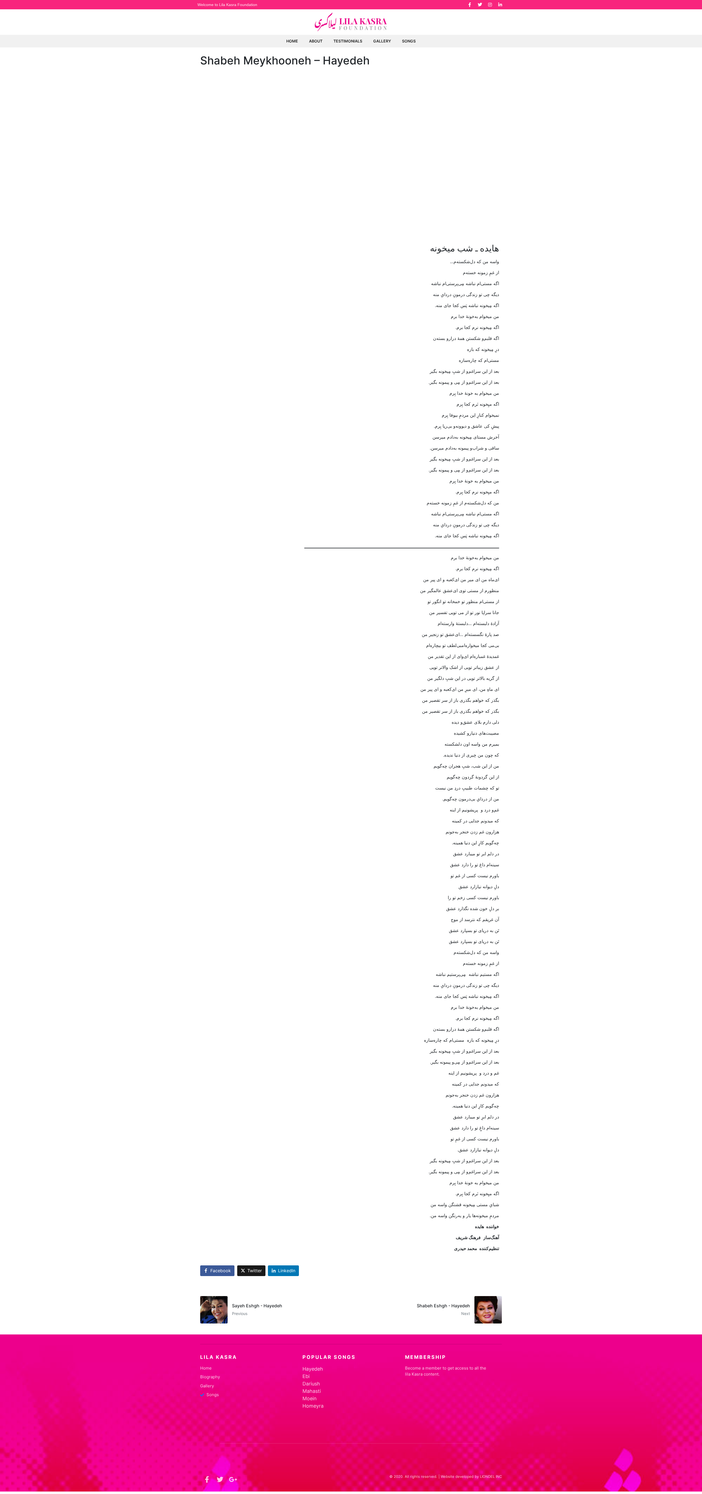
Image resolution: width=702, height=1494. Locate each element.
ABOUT (315, 41)
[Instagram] (490, 4)
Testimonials (347, 41)
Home (292, 41)
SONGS (409, 41)
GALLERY (382, 41)
